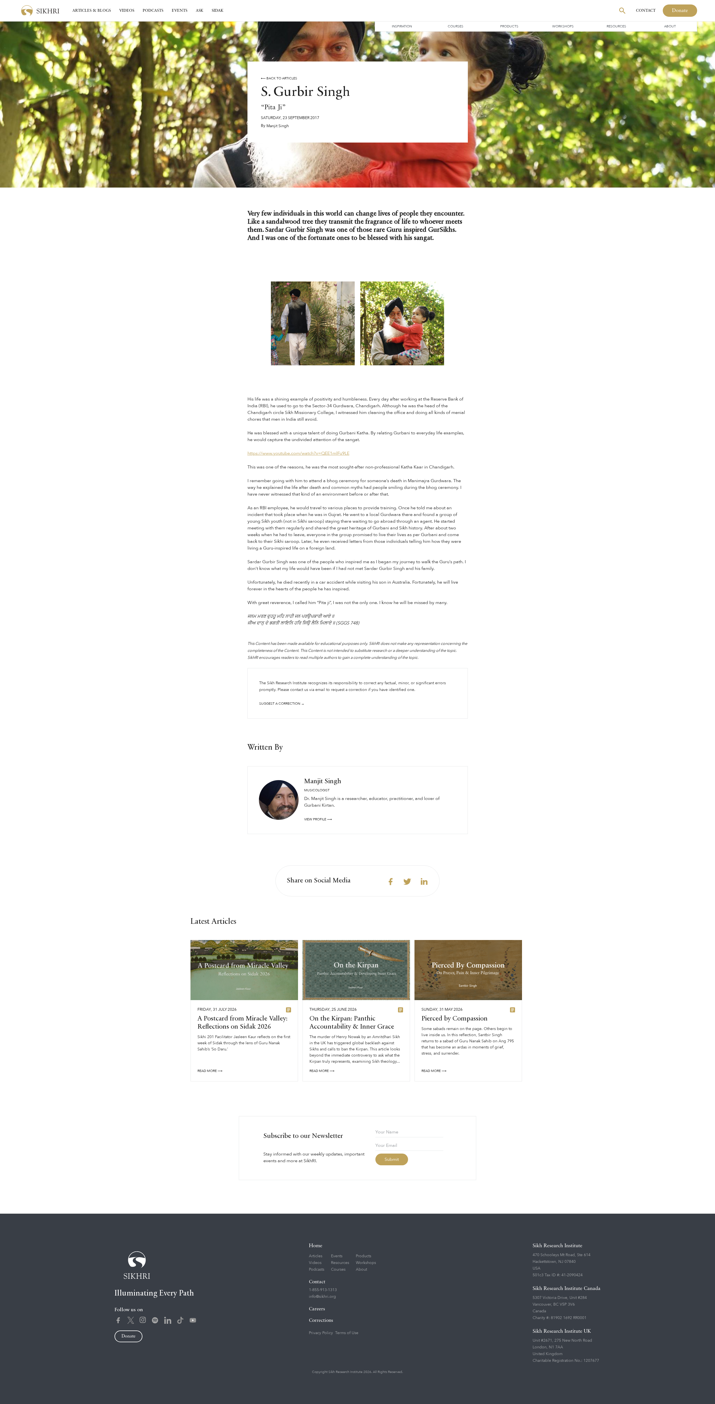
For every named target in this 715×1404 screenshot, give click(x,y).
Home (315, 1245)
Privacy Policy (321, 1333)
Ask (199, 11)
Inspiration (402, 26)
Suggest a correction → (281, 703)
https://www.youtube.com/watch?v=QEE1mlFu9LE (298, 453)
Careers (317, 1309)
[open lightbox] (313, 323)
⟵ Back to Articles (279, 78)
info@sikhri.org (322, 1296)
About (670, 26)
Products (509, 26)
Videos (126, 11)
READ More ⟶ (209, 1071)
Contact (646, 11)
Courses (455, 26)
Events (179, 11)
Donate (680, 10)
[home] (40, 10)
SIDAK (217, 11)
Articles (315, 1256)
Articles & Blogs (91, 11)
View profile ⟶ (318, 819)
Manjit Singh (277, 126)
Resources (616, 26)
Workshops (563, 26)
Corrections (321, 1320)
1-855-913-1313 (323, 1289)
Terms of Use (346, 1333)
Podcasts (153, 11)
